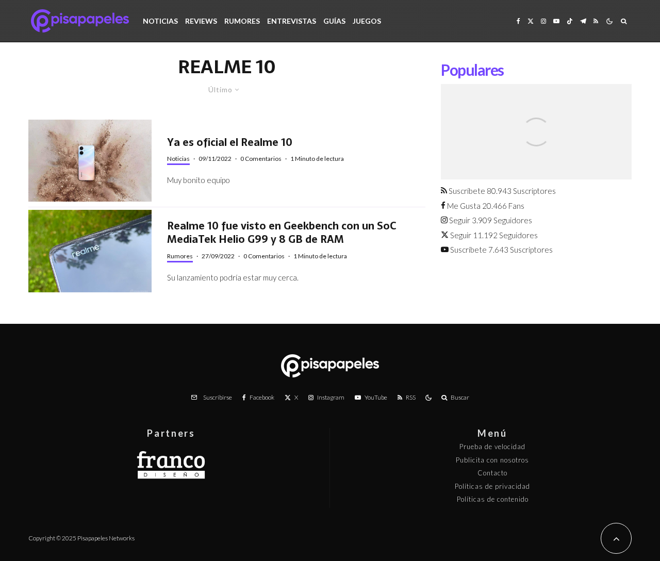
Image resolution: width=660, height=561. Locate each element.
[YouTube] (556, 21)
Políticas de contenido (493, 499)
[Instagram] (543, 21)
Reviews (201, 20)
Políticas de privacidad (492, 486)
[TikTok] (569, 21)
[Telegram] (583, 21)
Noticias (160, 20)
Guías (334, 20)
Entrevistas (291, 20)
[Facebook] (518, 21)
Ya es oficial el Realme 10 (229, 143)
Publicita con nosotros (492, 460)
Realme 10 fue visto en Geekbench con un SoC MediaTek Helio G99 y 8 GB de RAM (281, 232)
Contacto (492, 473)
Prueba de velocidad (492, 446)
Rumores (242, 20)
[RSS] (596, 21)
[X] (530, 21)
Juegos (367, 20)
